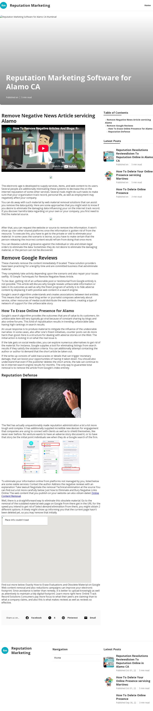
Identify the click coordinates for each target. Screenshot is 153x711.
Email (93, 617)
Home (147, 5)
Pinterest (73, 617)
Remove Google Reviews (120, 125)
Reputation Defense (119, 131)
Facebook (36, 617)
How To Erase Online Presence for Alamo (130, 128)
